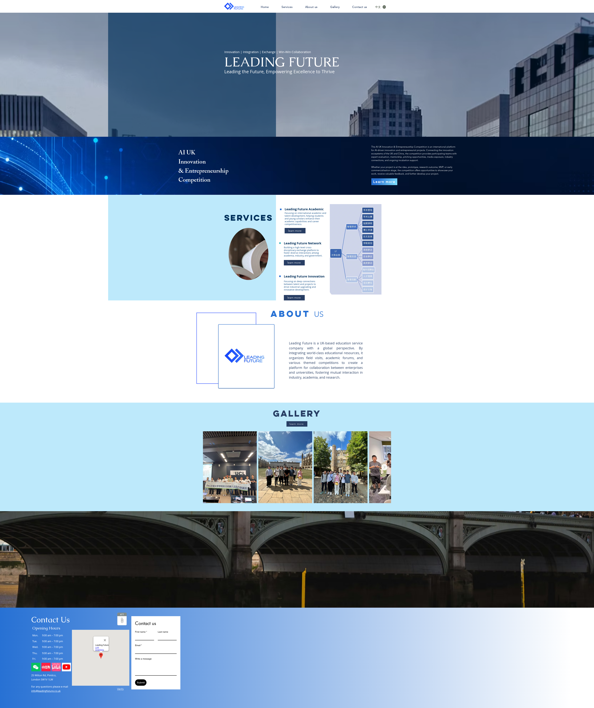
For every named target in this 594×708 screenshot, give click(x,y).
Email (138, 645)
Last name (163, 632)
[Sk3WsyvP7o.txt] (121, 619)
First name (141, 632)
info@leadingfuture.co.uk (45, 691)
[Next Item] (384, 467)
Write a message (143, 659)
